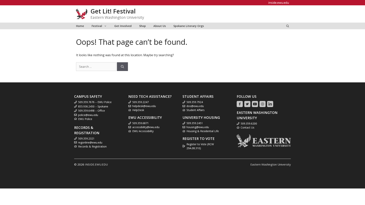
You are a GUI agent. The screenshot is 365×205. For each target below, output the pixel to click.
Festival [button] (97, 26)
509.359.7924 (194, 102)
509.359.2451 (194, 123)
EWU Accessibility (143, 131)
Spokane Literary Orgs (188, 26)
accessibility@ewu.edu (145, 127)
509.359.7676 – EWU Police (95, 102)
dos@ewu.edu (195, 106)
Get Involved (123, 26)
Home (80, 26)
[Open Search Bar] (287, 26)
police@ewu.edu (88, 115)
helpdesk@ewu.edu (144, 106)
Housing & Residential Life (202, 131)
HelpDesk (138, 110)
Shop (142, 26)
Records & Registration (92, 146)
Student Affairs (195, 110)
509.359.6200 (249, 123)
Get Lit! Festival (113, 11)
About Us (159, 26)
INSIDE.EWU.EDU (96, 164)
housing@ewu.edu (197, 127)
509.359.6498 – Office (91, 110)
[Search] (122, 66)
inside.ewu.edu (278, 3)
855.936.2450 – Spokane (93, 106)
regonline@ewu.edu (90, 142)
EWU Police (85, 119)
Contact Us (247, 127)
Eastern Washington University (270, 164)
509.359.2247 (140, 102)
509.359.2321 (86, 138)
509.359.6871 (140, 123)
